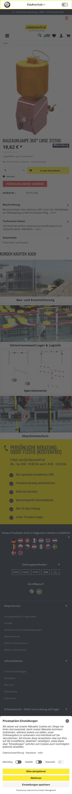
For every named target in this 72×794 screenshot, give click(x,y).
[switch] (65, 5)
